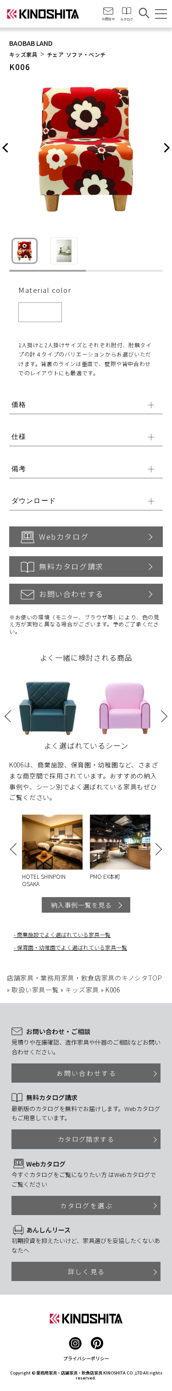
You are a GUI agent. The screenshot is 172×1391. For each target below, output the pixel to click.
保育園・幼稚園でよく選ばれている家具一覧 (72, 947)
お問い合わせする (71, 593)
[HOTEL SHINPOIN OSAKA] (52, 842)
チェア (55, 54)
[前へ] (5, 148)
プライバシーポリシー (86, 1358)
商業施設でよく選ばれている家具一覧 (64, 934)
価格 (18, 404)
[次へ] (166, 148)
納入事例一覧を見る (81, 904)
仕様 (18, 436)
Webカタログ (64, 536)
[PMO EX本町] (120, 842)
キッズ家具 (23, 54)
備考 (18, 468)
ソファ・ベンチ (86, 54)
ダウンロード (33, 500)
